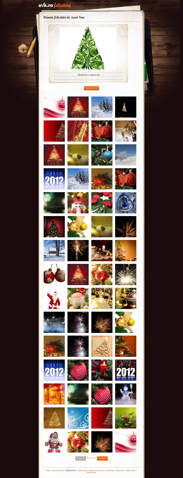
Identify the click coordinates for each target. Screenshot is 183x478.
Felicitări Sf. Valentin (58, 470)
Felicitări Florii (120, 470)
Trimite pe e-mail (91, 88)
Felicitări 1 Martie (91, 472)
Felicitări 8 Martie (130, 470)
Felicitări (48, 470)
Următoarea (102, 458)
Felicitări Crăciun (82, 470)
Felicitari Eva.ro (55, 5)
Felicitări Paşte (110, 470)
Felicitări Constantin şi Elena (97, 470)
